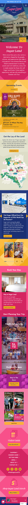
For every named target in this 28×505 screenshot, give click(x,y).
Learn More (7, 236)
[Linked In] (16, 469)
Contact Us (13, 465)
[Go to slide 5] (10, 261)
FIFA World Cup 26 (13, 1)
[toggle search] (3, 5)
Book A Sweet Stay (9, 307)
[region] (14, 252)
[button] (1, 107)
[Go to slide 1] (5, 261)
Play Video (22, 39)
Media (13, 460)
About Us (13, 462)
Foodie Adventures (14, 324)
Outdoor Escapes (14, 367)
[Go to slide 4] (9, 261)
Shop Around (14, 352)
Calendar (13, 452)
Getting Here (13, 151)
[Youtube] (20, 469)
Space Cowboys (14, 338)
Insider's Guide (13, 455)
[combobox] (23, 503)
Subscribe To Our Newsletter (14, 384)
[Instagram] (12, 469)
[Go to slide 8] (14, 261)
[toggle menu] (25, 5)
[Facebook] (8, 469)
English (22, 503)
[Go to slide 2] (7, 261)
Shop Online (13, 492)
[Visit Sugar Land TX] (14, 9)
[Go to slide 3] (8, 261)
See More (14, 89)
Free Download (13, 444)
